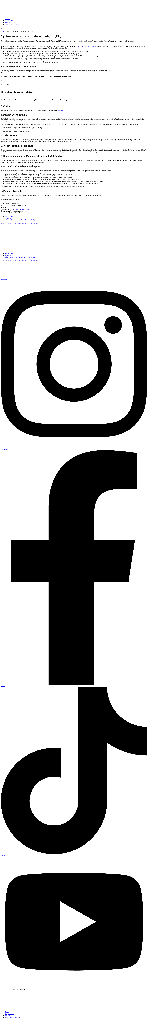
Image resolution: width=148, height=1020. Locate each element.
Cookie (60, 110)
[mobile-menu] (1, 28)
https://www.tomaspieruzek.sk (86, 46)
